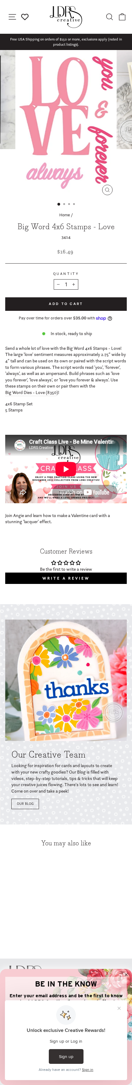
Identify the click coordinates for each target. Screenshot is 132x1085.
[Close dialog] (126, 974)
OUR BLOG (25, 803)
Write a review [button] (66, 578)
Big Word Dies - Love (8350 (30, 392)
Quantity (66, 274)
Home (64, 214)
